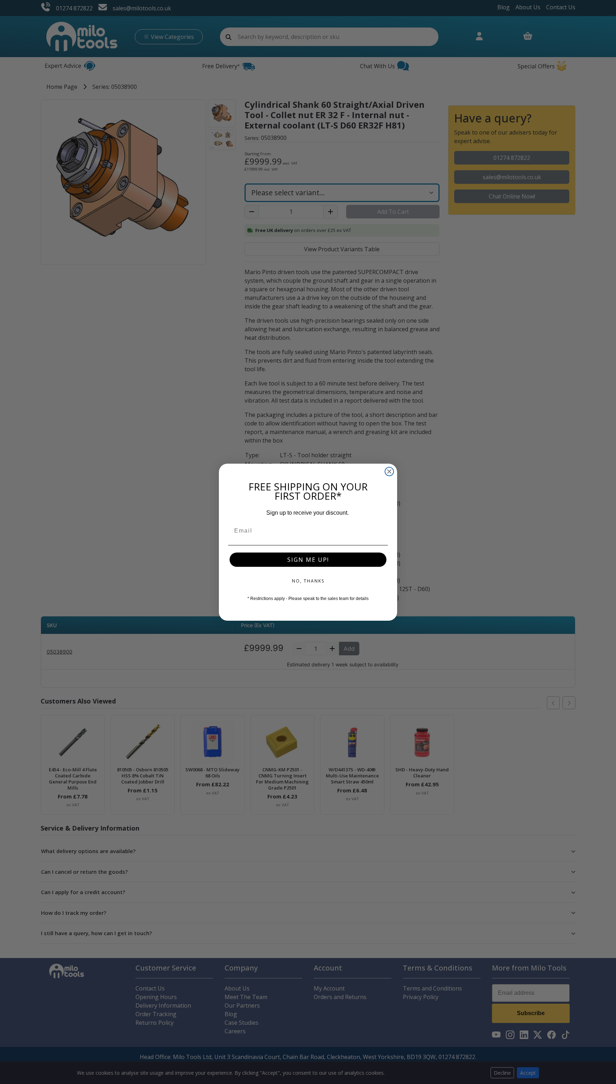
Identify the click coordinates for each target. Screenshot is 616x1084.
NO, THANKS (308, 581)
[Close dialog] (389, 471)
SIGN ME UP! (308, 560)
